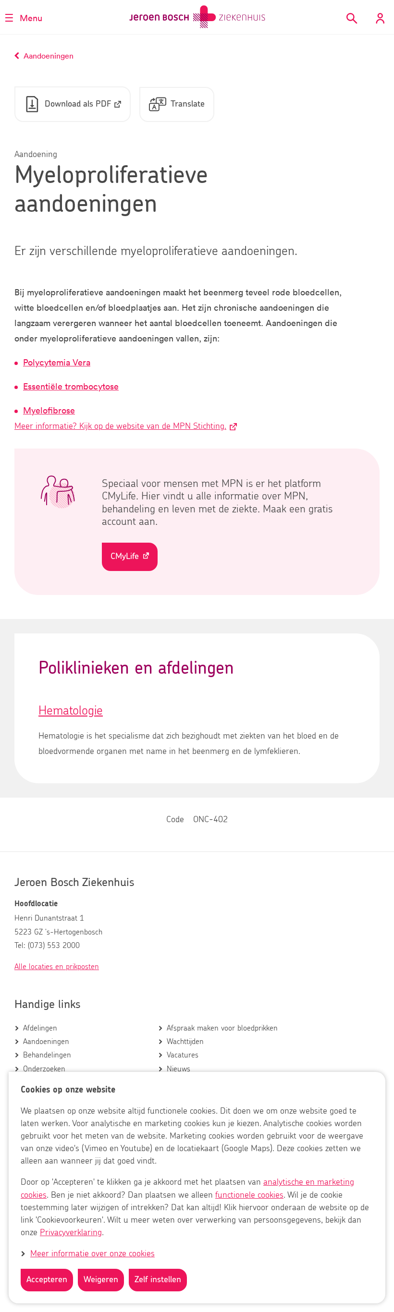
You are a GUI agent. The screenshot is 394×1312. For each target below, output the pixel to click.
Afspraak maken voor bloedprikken (222, 1028)
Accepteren (46, 1280)
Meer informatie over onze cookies (92, 1254)
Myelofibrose (49, 410)
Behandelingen (47, 1055)
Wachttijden (185, 1041)
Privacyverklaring (71, 1232)
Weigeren (101, 1280)
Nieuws (178, 1069)
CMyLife (125, 556)
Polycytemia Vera (56, 362)
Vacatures (182, 1055)
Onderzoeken (44, 1069)
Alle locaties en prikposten (56, 967)
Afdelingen (40, 1028)
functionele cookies (249, 1195)
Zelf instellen (158, 1280)
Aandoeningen (46, 1041)
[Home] (197, 17)
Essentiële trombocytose (71, 386)
